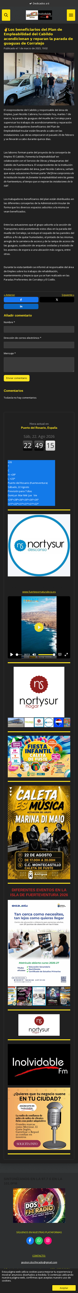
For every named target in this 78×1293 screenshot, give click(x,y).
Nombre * (9, 322)
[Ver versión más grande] (39, 756)
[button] (67, 670)
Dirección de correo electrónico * (22, 338)
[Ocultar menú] (71, 15)
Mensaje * (10, 353)
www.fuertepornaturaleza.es (39, 591)
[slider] (19, 654)
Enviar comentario (16, 378)
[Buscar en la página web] (6, 15)
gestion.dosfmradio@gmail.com (39, 1262)
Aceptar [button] (64, 1287)
